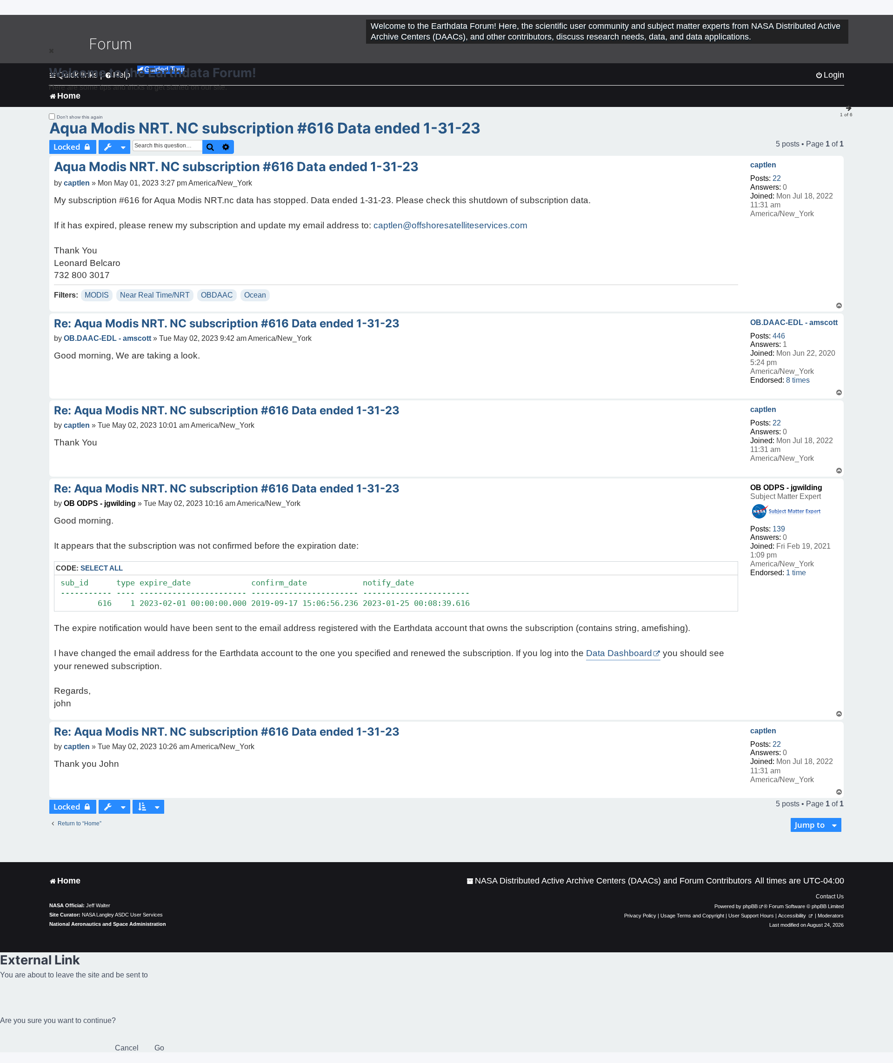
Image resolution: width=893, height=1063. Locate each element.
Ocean (255, 295)
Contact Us (830, 896)
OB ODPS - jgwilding (786, 488)
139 (779, 529)
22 (777, 178)
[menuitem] (609, 881)
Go (159, 1048)
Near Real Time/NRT (155, 295)
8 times (798, 380)
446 (779, 336)
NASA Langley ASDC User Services (122, 914)
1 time (796, 573)
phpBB (750, 906)
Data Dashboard (619, 653)
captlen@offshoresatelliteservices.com (450, 225)
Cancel (127, 1048)
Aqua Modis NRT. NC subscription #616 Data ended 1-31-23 (264, 128)
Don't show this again (80, 117)
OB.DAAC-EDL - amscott (794, 322)
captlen (763, 165)
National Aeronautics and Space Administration (107, 924)
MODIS (97, 295)
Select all (101, 568)
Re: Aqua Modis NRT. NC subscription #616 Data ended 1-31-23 (227, 323)
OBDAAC (217, 295)
